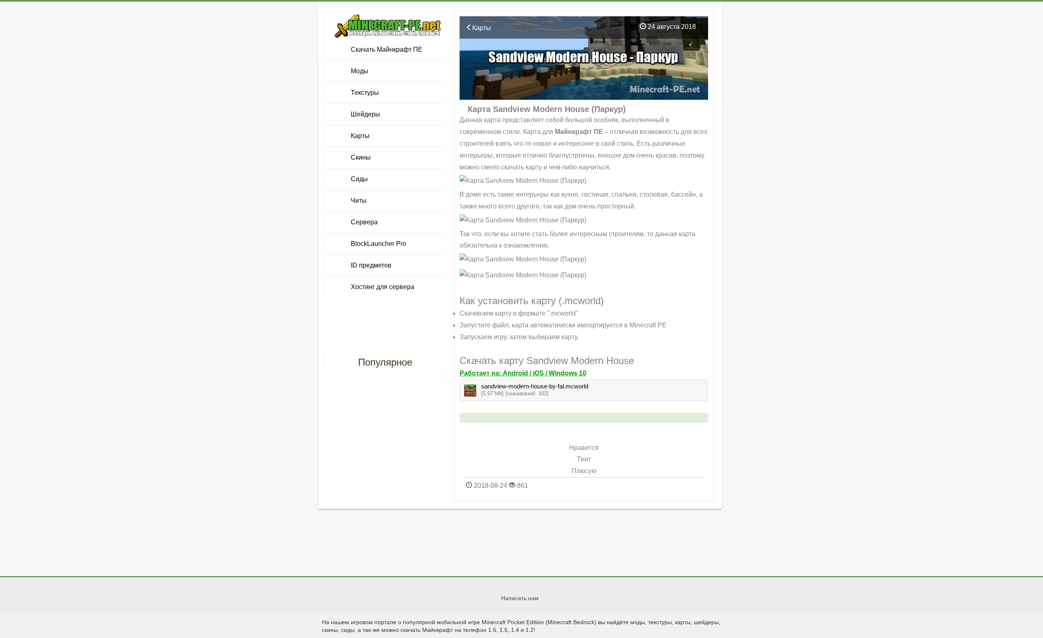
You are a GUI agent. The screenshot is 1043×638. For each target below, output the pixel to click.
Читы (359, 200)
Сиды (359, 178)
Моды (359, 71)
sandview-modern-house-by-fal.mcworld (534, 386)
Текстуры (365, 92)
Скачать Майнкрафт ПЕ (386, 49)
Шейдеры (365, 114)
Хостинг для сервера (382, 286)
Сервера (364, 222)
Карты (481, 27)
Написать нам (520, 598)
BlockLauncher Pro (378, 243)
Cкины (361, 157)
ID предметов (371, 265)
